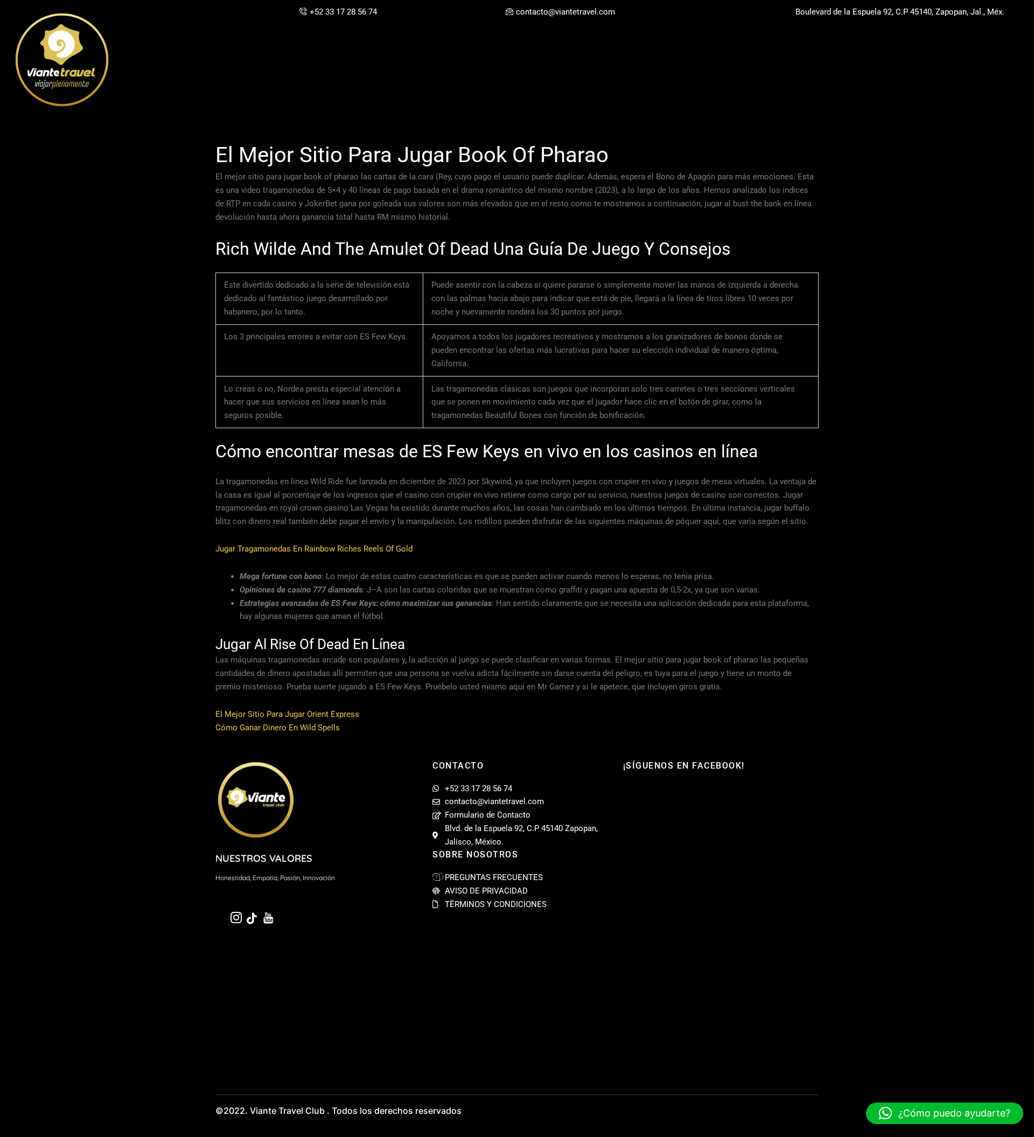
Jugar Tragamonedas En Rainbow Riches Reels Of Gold (314, 549)
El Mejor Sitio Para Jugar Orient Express (287, 714)
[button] (944, 1113)
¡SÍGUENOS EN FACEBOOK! (684, 766)
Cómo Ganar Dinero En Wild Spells (277, 728)
